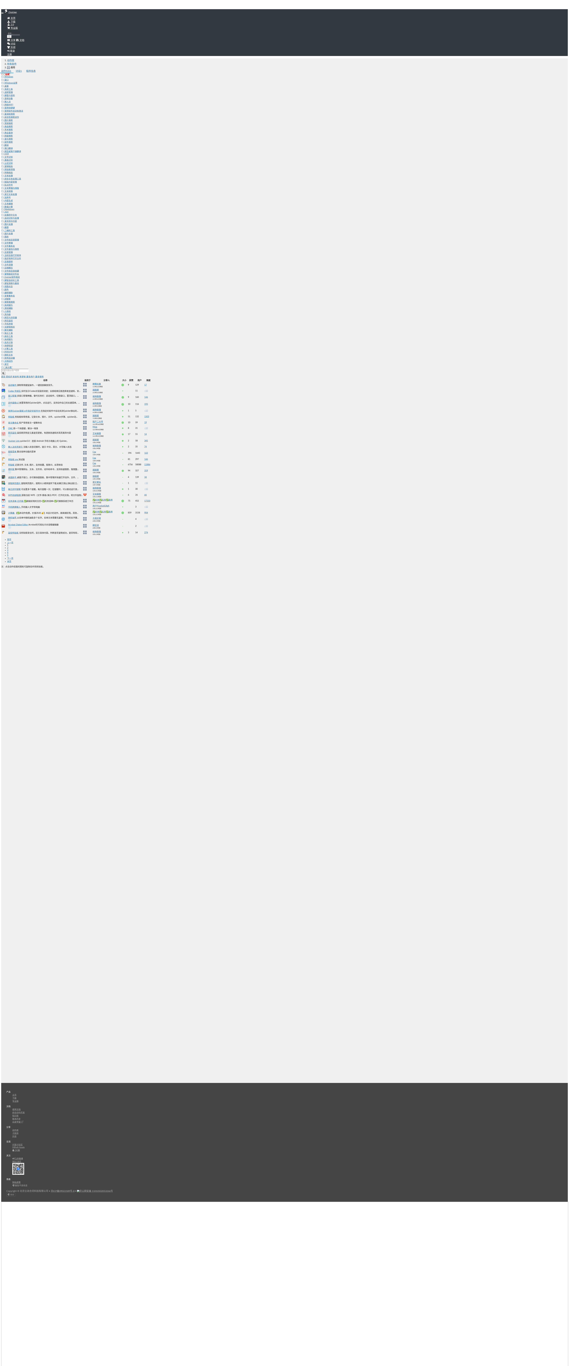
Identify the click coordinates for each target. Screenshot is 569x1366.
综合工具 (8, 336)
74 (145, 447)
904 (146, 513)
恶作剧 (7, 315)
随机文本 (8, 355)
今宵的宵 (97, 518)
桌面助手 (12, 478)
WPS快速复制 (15, 495)
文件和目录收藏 (11, 271)
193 (146, 404)
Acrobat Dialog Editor (18, 525)
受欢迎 (9, 377)
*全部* (7, 74)
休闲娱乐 (8, 305)
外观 (14, 1137)
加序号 (7, 198)
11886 (147, 465)
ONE (10, 428)
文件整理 (8, 243)
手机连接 (8, 324)
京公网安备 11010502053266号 (96, 1191)
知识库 (15, 1116)
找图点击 (8, 287)
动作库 (10, 60)
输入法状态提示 (15, 447)
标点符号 (8, 185)
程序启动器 (9, 358)
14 (145, 434)
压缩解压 (8, 268)
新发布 (16, 377)
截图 (6, 227)
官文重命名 (13, 423)
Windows (8, 77)
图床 (6, 237)
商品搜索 (8, 127)
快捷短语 (8, 346)
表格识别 (8, 160)
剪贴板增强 (9, 170)
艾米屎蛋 (97, 434)
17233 (147, 501)
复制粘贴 (8, 166)
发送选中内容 (10, 221)
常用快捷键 (9, 108)
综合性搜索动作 (11, 117)
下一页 (10, 558)
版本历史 (16, 1119)
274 (146, 533)
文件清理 (8, 265)
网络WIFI (8, 105)
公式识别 (8, 163)
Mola (95, 427)
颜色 (6, 290)
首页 (9, 540)
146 (146, 397)
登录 (12, 51)
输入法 (7, 102)
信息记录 (8, 343)
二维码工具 (9, 231)
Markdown (9, 209)
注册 (9, 54)
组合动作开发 (18, 1113)
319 (146, 471)
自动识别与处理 (11, 218)
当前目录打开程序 (12, 255)
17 (145, 385)
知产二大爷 (98, 422)
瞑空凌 (96, 525)
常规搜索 (8, 123)
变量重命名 (9, 296)
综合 (3, 377)
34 (145, 477)
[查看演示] (9, 399)
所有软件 (12, 64)
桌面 (6, 86)
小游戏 (7, 311)
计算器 (11, 513)
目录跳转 (8, 262)
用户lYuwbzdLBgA (101, 506)
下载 (12, 22)
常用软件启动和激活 (13, 111)
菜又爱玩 (97, 482)
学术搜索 (8, 130)
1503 (146, 417)
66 (145, 495)
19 (145, 423)
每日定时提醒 (14, 489)
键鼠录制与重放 (11, 283)
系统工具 (8, 89)
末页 (9, 562)
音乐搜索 (8, 139)
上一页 (10, 543)
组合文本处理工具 (12, 179)
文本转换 (8, 191)
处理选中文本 (10, 215)
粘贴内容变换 (10, 182)
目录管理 (8, 252)
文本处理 (8, 176)
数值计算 (8, 207)
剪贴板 (11, 417)
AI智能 (7, 299)
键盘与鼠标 (9, 96)
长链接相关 (9, 327)
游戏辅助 (8, 308)
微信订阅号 (16, 1161)
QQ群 (17, 1150)
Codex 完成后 (14, 391)
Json (6, 212)
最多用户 (30, 377)
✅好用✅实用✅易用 (103, 500)
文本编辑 (8, 204)
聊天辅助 (8, 330)
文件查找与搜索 (11, 249)
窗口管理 (12, 396)
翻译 (6, 145)
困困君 (96, 390)
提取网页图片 (14, 483)
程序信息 (31, 71)
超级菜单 (12, 452)
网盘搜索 (8, 136)
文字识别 (8, 157)
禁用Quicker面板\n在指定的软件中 (24, 411)
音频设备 (8, 99)
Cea (94, 452)
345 (146, 441)
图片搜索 (8, 120)
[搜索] (9, 36)
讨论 (19, 71)
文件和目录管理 (11, 240)
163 (146, 453)
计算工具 (8, 349)
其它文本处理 (10, 194)
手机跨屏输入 (14, 507)
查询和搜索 (9, 114)
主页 (12, 18)
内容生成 (8, 201)
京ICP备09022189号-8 (63, 1191)
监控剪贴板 (13, 533)
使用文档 (16, 1110)
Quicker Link (14, 441)
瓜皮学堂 (16, 1122)
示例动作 (8, 361)
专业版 (14, 28)
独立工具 (8, 333)
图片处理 (8, 224)
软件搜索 (8, 142)
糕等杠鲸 (97, 384)
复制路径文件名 (11, 274)
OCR (6, 154)
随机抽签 (12, 518)
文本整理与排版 (11, 188)
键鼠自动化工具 (11, 280)
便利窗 (11, 469)
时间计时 (8, 352)
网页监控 (8, 321)
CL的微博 (18, 1159)
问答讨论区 (17, 1145)
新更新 (23, 377)
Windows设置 (10, 83)
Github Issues (18, 1147)
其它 (6, 364)
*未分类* (8, 367)
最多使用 (39, 377)
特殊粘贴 (8, 173)
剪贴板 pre (13, 460)
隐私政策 (16, 1182)
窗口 (6, 80)
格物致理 (97, 396)
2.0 (12, 24)
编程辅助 (8, 293)
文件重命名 (9, 246)
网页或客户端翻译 (12, 151)
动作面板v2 (13, 403)
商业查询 (8, 133)
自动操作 (12, 385)
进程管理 (8, 92)
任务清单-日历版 (16, 501)
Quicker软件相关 (12, 277)
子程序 (15, 1133)
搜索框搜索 (9, 302)
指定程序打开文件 (12, 259)
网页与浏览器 (10, 318)
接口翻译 (8, 148)
